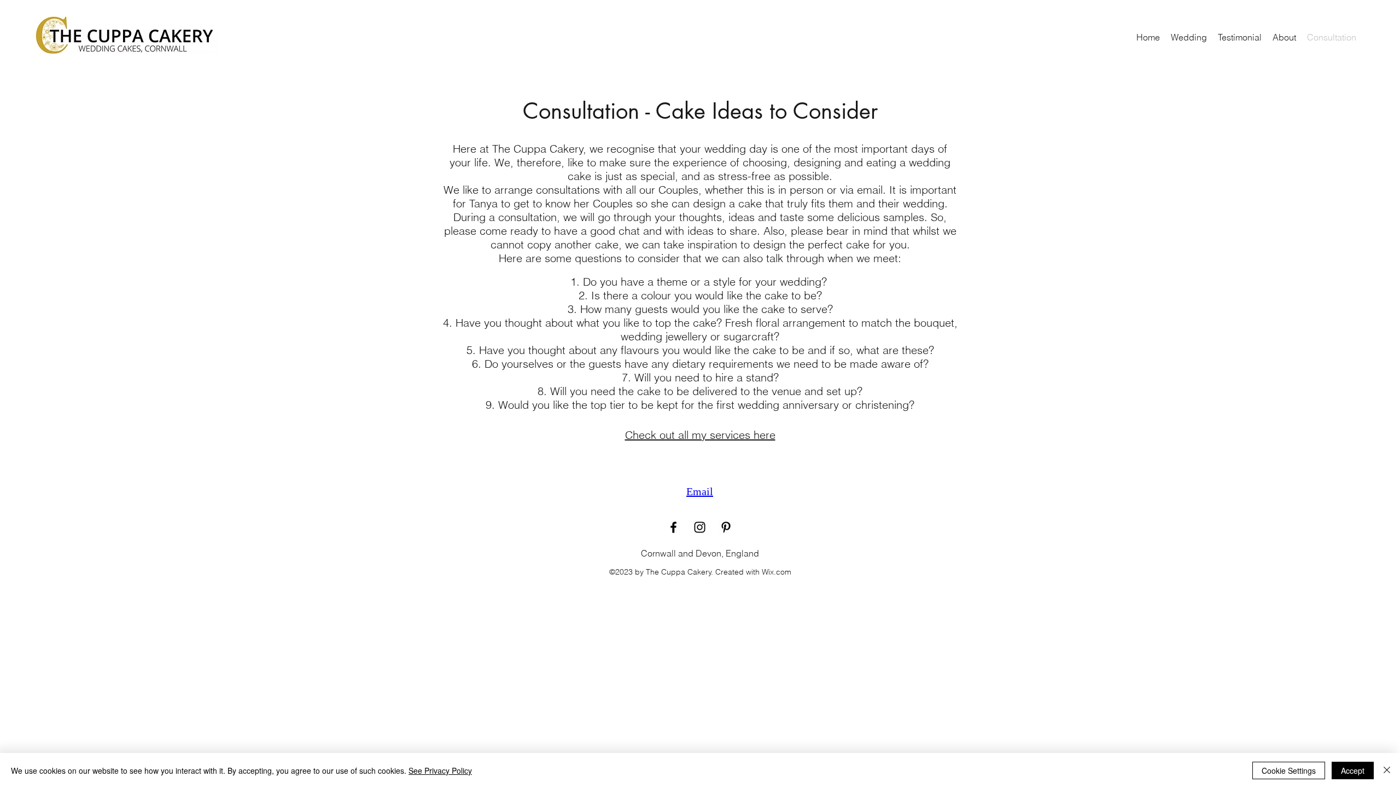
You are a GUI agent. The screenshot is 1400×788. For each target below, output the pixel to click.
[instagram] (699, 527)
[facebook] (673, 527)
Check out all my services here (700, 435)
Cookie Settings (1289, 770)
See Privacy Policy (440, 770)
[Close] (1386, 770)
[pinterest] (726, 527)
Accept (1352, 770)
